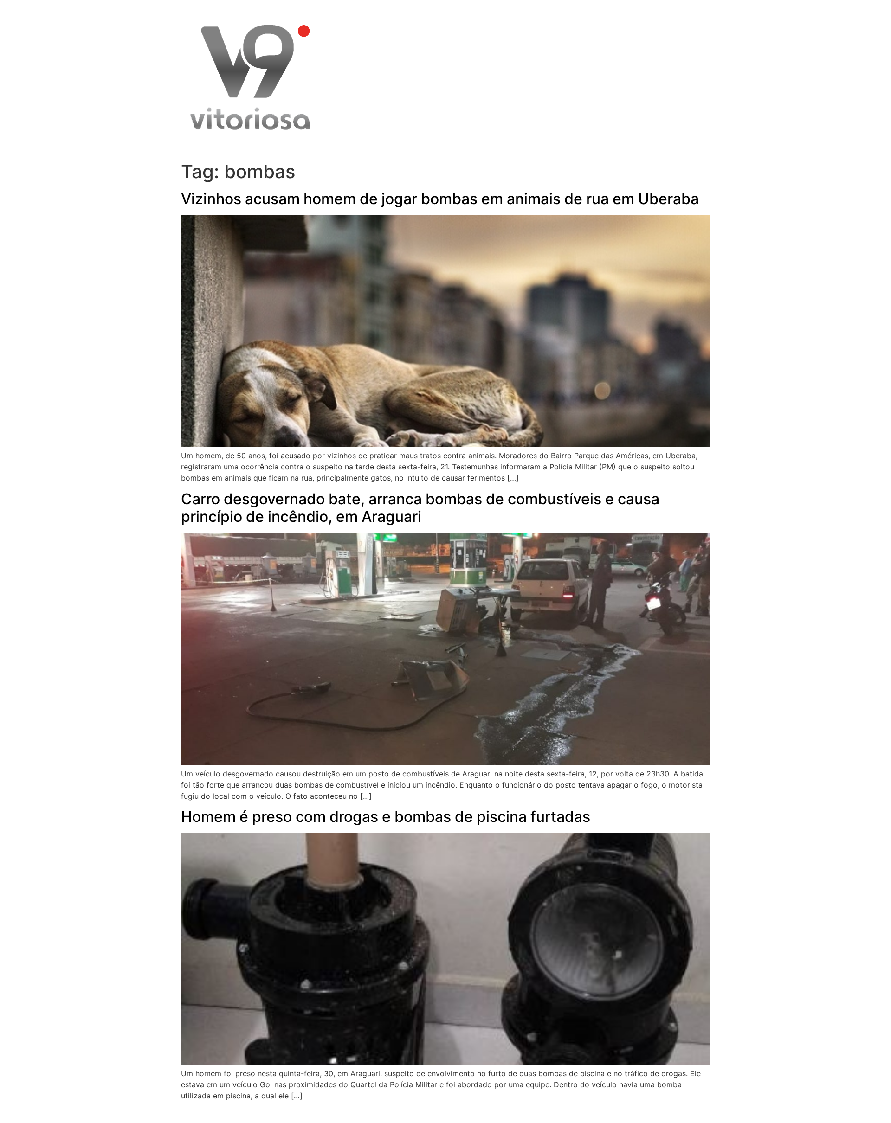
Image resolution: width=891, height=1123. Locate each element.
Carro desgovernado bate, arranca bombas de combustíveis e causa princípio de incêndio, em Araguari (420, 508)
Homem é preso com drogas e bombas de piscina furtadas (385, 817)
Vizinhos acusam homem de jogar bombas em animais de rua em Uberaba (440, 199)
